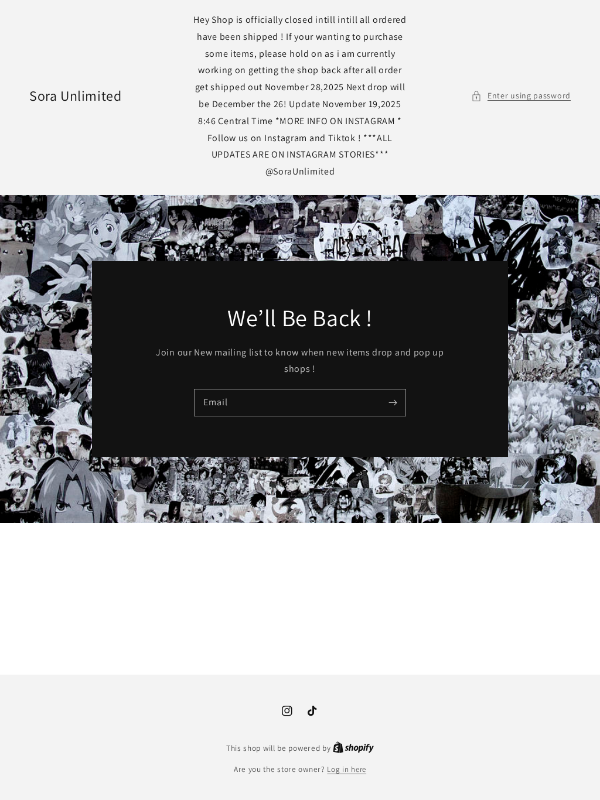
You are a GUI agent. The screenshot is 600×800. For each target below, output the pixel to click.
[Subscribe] (392, 402)
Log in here (346, 769)
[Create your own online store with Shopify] (353, 748)
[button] (521, 95)
